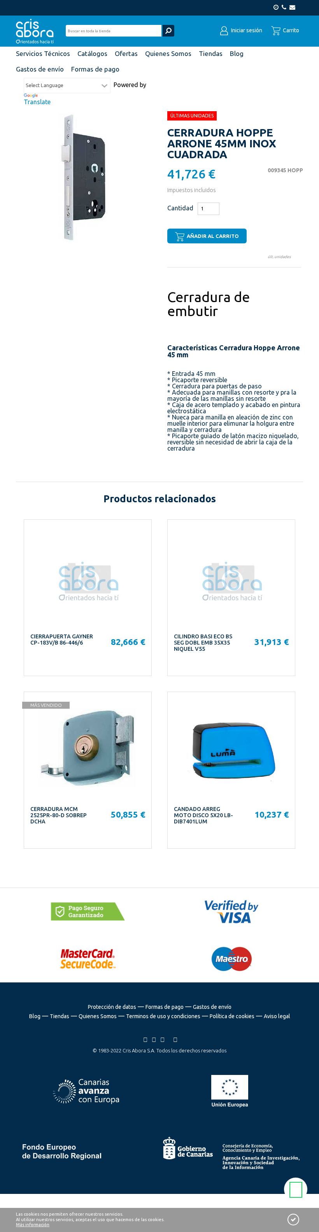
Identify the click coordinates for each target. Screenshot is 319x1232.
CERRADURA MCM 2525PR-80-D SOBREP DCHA (58, 815)
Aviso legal (277, 1016)
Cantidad (180, 208)
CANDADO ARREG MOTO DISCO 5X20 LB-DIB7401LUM (203, 815)
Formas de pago (164, 1007)
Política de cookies (232, 1016)
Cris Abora (37, 31)
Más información (32, 1224)
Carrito (290, 30)
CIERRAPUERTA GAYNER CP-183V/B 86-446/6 (61, 639)
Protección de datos (112, 1007)
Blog (34, 1016)
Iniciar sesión (246, 30)
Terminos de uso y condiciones (163, 1016)
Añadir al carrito (212, 236)
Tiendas (59, 1016)
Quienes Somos (98, 1016)
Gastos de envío (212, 1007)
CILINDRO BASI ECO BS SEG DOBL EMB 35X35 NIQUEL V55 (203, 642)
